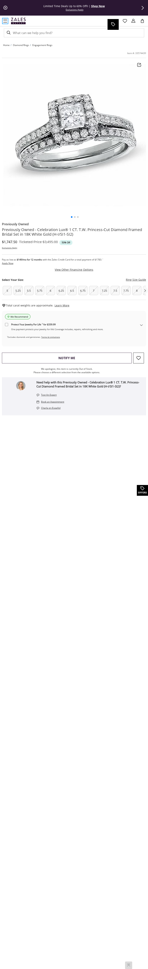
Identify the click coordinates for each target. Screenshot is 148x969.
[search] (8, 32)
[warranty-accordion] (141, 325)
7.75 (126, 290)
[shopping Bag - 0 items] (144, 22)
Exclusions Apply (9, 247)
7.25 (104, 290)
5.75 (39, 290)
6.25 (61, 290)
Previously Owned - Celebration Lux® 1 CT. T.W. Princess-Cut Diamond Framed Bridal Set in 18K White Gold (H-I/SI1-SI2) (72, 232)
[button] (142, 8)
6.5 (72, 290)
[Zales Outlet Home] (18, 21)
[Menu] (5, 21)
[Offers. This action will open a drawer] (113, 24)
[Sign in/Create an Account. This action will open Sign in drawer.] (133, 21)
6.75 (83, 290)
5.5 (29, 290)
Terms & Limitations (50, 337)
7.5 (115, 290)
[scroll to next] (145, 290)
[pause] (5, 8)
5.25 (18, 290)
